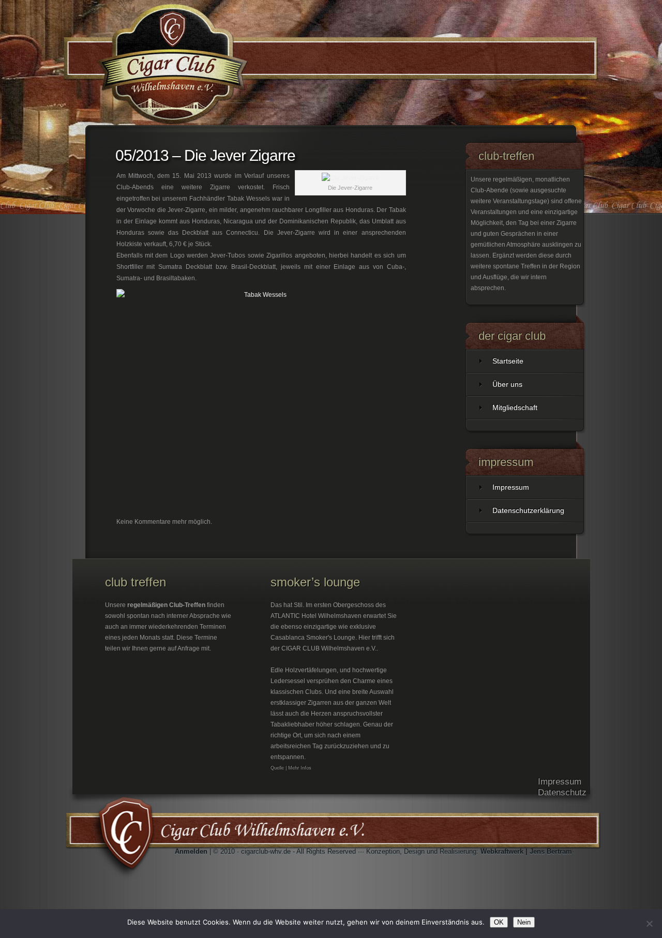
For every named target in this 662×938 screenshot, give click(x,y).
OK (499, 922)
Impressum (510, 487)
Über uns (507, 384)
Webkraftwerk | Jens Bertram (526, 851)
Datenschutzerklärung (528, 510)
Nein (524, 922)
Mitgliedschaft (514, 407)
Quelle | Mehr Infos (290, 767)
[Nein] (649, 923)
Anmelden (191, 851)
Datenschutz (562, 792)
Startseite (507, 361)
